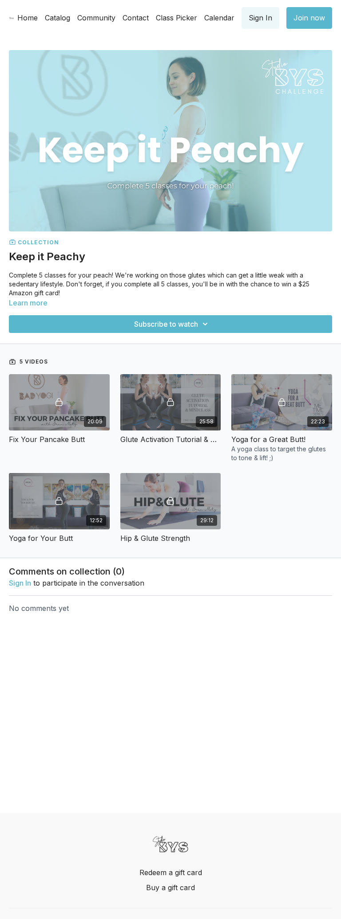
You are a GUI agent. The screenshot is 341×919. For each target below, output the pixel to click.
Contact (136, 17)
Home (27, 17)
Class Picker (176, 17)
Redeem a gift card (170, 872)
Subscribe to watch (166, 324)
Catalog (57, 17)
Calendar (219, 17)
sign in (20, 583)
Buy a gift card (170, 887)
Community (96, 17)
